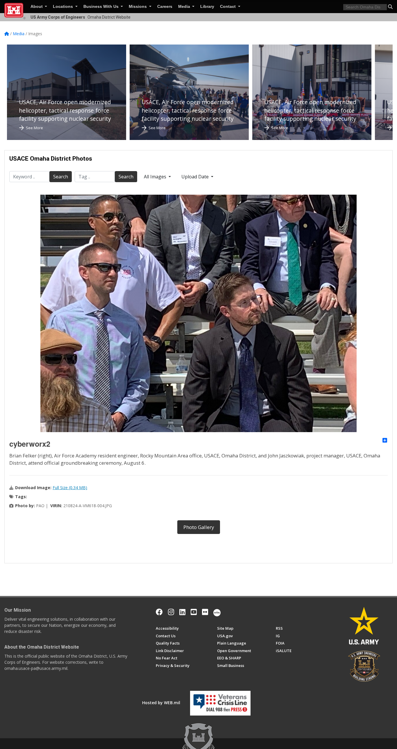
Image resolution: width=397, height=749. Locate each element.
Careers (164, 6)
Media (184, 6)
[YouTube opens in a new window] (194, 612)
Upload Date (195, 176)
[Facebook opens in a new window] (159, 612)
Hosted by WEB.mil (161, 702)
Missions (138, 6)
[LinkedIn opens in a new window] (182, 612)
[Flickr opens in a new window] (205, 612)
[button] (390, 6)
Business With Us (101, 6)
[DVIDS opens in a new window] (217, 612)
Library (207, 6)
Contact (228, 6)
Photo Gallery (198, 527)
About (37, 6)
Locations (63, 6)
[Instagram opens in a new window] (171, 612)
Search (60, 176)
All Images (155, 176)
